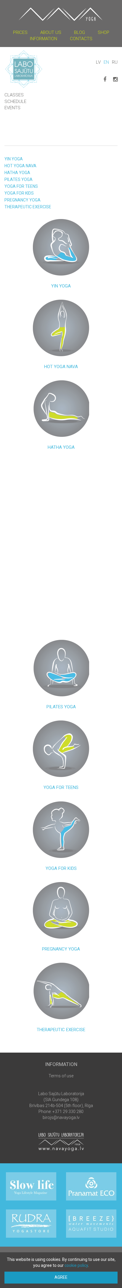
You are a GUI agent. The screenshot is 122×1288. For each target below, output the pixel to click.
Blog (79, 32)
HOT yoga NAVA (20, 165)
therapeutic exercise (27, 206)
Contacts (81, 38)
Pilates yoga (18, 179)
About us (50, 32)
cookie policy (76, 1265)
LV (98, 62)
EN (106, 62)
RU (115, 62)
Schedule (15, 101)
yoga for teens (21, 186)
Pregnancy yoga (22, 200)
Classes (14, 95)
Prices (20, 32)
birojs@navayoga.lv (61, 1117)
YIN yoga (13, 159)
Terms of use (61, 1075)
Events (12, 107)
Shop (103, 32)
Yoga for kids (19, 193)
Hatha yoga (17, 172)
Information (43, 38)
